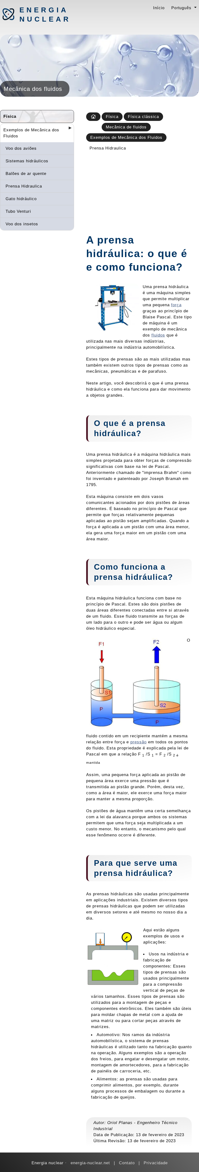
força (176, 304)
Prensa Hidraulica (24, 186)
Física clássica (143, 116)
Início (159, 7)
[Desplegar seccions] (68, 129)
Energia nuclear (44, 14)
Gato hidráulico (21, 198)
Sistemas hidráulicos (27, 160)
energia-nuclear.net (90, 1162)
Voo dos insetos (22, 223)
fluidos (158, 335)
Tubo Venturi (18, 211)
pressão (138, 741)
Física (9, 116)
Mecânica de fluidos (126, 127)
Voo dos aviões (21, 148)
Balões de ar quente (26, 173)
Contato (127, 1162)
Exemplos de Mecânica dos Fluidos (31, 132)
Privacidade (156, 1162)
